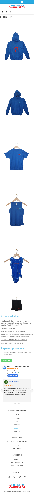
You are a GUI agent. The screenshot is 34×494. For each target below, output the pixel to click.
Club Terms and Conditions (17, 442)
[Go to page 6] (19, 403)
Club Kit (17, 428)
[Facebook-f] (2, 12)
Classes (17, 418)
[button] (21, 1)
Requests (17, 448)
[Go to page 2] (14, 403)
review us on (12, 375)
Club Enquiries (17, 462)
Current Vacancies (17, 465)
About (17, 421)
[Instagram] (6, 12)
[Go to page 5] (18, 403)
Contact (17, 425)
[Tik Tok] (10, 12)
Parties (17, 431)
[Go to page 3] (15, 403)
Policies (17, 445)
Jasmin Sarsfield (14, 381)
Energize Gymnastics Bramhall (18, 366)
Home (17, 415)
